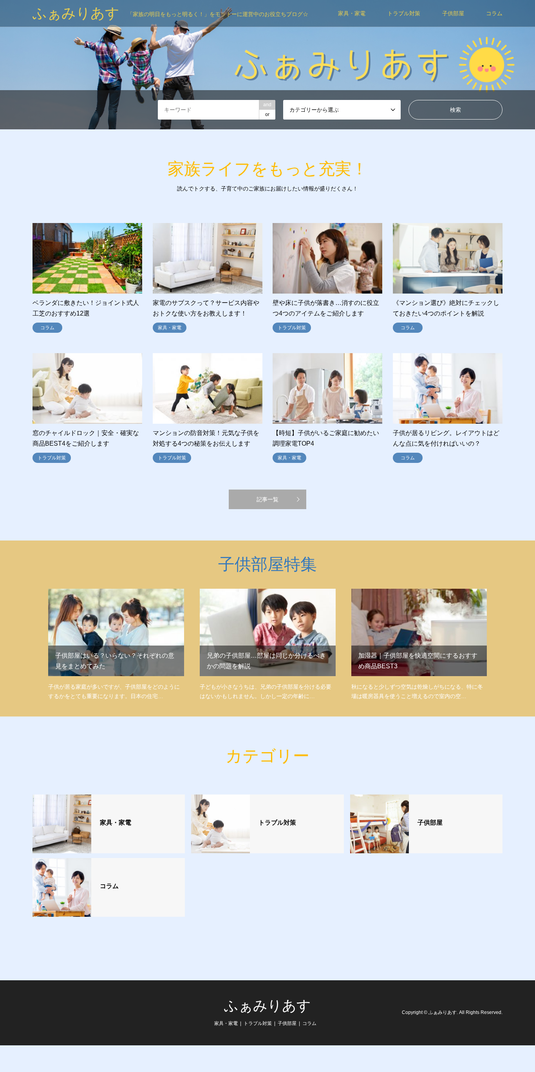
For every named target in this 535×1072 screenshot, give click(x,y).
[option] (267, 64)
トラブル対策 (403, 13)
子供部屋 (453, 13)
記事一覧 (267, 499)
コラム (494, 13)
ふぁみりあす (267, 1006)
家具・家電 (351, 13)
